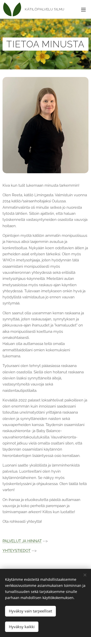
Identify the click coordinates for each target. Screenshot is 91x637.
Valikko (83, 9)
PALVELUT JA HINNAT (22, 541)
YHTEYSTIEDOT (17, 550)
